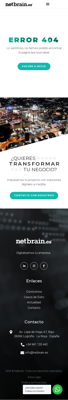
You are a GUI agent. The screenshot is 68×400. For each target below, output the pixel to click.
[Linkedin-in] (24, 266)
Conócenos (34, 291)
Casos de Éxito (34, 297)
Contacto (34, 308)
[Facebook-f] (44, 266)
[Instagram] (34, 266)
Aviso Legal (34, 377)
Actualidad (34, 302)
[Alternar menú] (48, 4)
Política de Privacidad (34, 382)
